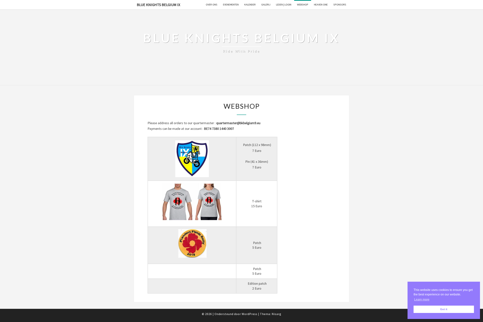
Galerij (265, 4)
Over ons (211, 4)
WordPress (249, 314)
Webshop (302, 4)
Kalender (250, 4)
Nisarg (276, 314)
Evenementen (231, 4)
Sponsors (339, 4)
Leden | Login (283, 4)
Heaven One (321, 4)
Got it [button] (443, 309)
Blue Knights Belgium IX (158, 4)
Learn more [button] (421, 299)
